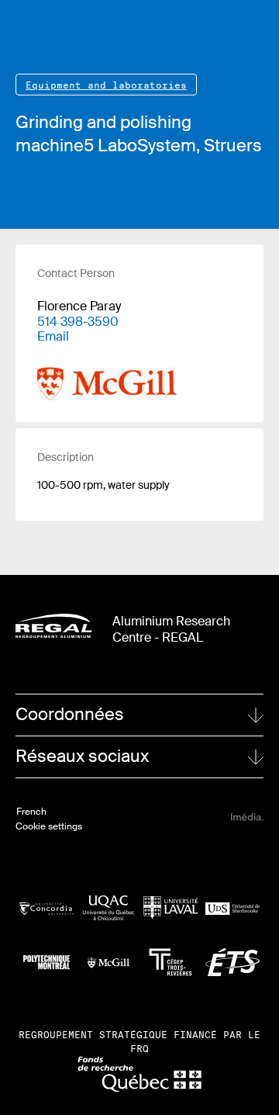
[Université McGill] (109, 962)
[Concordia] (47, 907)
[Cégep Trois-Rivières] (171, 962)
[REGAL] (54, 626)
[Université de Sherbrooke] (233, 907)
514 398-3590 (78, 321)
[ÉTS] (233, 962)
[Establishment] (107, 372)
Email (53, 336)
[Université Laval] (171, 907)
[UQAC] (109, 908)
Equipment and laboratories (106, 85)
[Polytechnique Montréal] (47, 962)
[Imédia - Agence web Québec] (247, 817)
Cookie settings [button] (49, 826)
